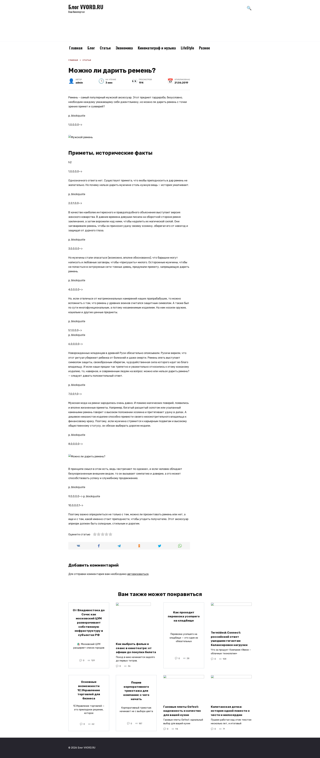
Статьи (105, 47)
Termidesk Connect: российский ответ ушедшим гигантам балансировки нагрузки (229, 639)
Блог (91, 47)
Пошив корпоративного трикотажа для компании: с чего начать (136, 691)
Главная (75, 47)
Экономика (124, 47)
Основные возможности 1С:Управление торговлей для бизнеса (89, 690)
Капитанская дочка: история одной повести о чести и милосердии (230, 710)
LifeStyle (187, 47)
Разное (204, 47)
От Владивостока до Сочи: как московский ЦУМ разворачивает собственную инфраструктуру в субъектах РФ (89, 623)
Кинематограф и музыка (157, 47)
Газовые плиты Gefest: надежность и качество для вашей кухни (182, 710)
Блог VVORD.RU (85, 7)
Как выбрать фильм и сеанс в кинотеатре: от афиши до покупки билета (136, 648)
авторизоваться (137, 574)
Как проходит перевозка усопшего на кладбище (184, 616)
